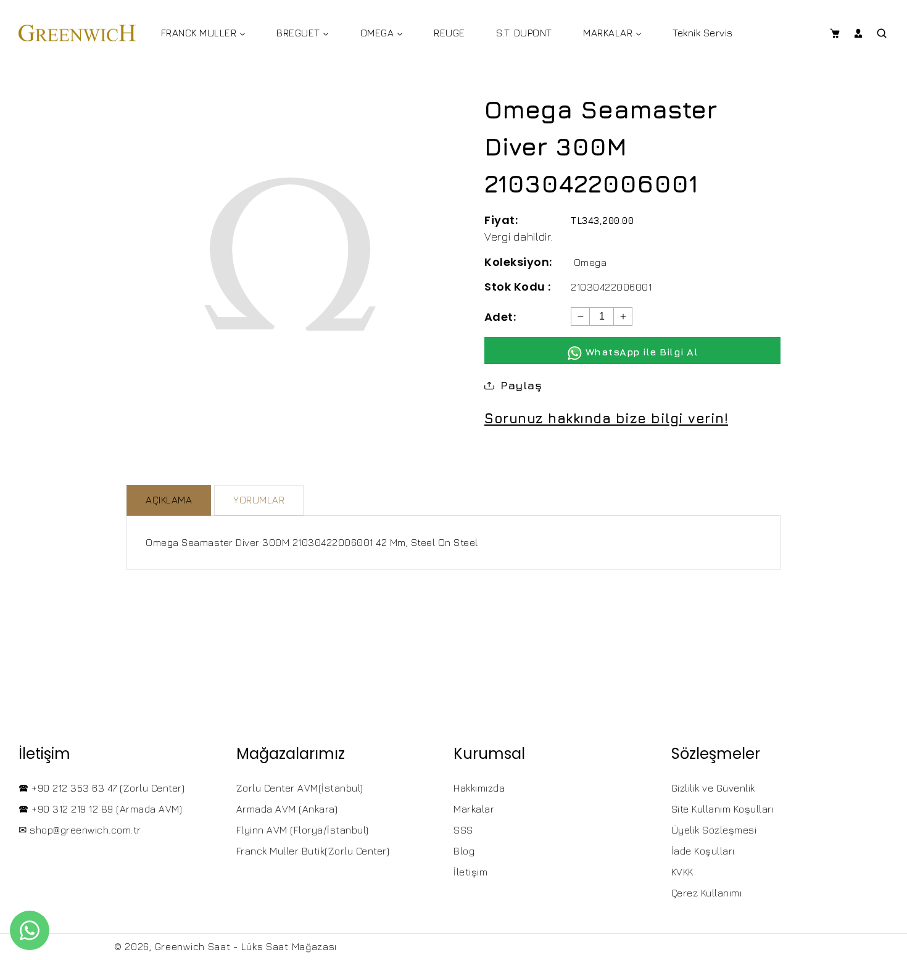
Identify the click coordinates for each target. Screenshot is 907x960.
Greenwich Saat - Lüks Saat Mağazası (246, 946)
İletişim (470, 871)
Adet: (500, 317)
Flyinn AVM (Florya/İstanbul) (302, 829)
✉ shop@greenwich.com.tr (80, 829)
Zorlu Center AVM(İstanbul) (299, 787)
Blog (464, 850)
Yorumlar (258, 499)
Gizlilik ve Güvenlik (713, 787)
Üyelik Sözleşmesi (714, 829)
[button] (834, 33)
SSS (463, 829)
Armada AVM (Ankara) (287, 808)
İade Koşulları (703, 850)
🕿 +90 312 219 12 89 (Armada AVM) (100, 808)
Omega (590, 262)
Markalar (474, 808)
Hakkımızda (479, 787)
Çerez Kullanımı (706, 892)
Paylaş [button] (521, 385)
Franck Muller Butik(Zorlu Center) (313, 850)
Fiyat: (501, 220)
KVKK (682, 871)
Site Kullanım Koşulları (722, 808)
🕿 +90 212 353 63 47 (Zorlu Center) (101, 787)
